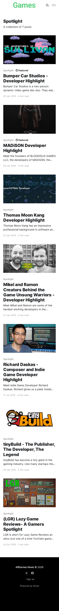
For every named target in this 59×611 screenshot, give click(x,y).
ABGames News (25, 567)
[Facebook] (32, 573)
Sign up (30, 579)
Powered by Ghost (29, 586)
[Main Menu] (53, 5)
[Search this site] (47, 5)
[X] (26, 573)
